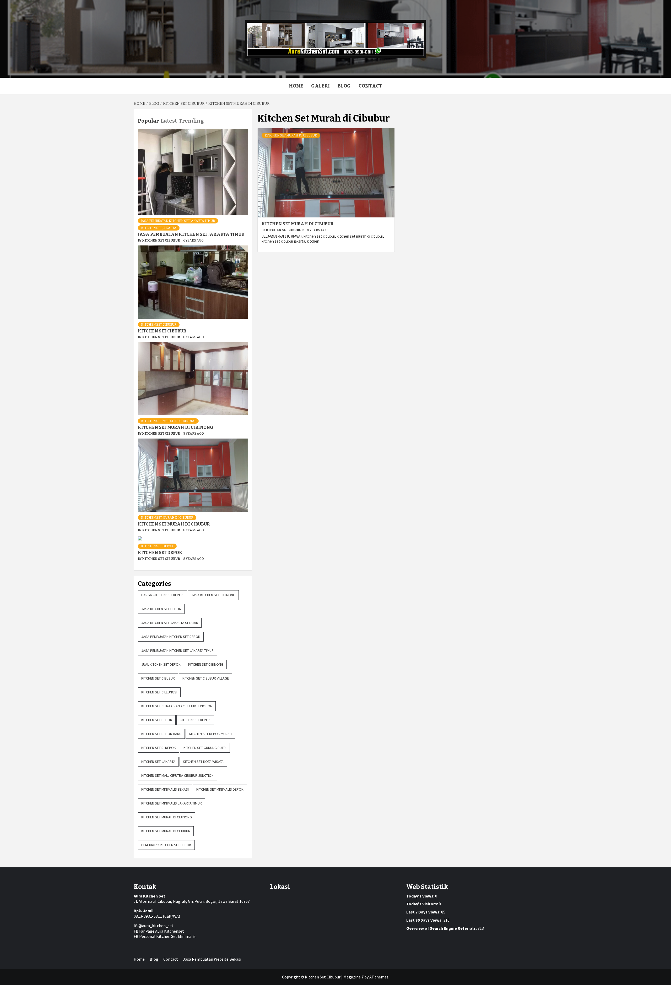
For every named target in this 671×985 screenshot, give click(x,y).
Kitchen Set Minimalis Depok (219, 789)
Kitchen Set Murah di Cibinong (168, 421)
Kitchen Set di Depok (158, 747)
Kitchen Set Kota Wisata (203, 761)
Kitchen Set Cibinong (205, 664)
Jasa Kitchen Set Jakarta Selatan (169, 622)
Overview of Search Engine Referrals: (442, 928)
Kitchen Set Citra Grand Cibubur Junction (176, 706)
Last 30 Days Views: (424, 920)
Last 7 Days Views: (423, 912)
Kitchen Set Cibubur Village (205, 678)
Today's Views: (420, 896)
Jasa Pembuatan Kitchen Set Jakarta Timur (178, 221)
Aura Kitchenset (169, 931)
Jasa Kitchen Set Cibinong (213, 595)
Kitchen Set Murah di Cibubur (291, 135)
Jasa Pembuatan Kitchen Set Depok (170, 636)
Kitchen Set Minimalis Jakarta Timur (171, 803)
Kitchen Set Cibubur (285, 230)
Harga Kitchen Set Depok (162, 595)
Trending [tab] (191, 121)
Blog (344, 86)
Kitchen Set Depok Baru (161, 733)
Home (296, 86)
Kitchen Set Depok (157, 546)
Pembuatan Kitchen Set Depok (166, 844)
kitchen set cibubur (158, 324)
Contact (370, 86)
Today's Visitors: (422, 903)
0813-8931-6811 (148, 916)
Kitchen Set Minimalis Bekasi (165, 789)
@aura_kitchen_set (156, 925)
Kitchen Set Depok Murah (210, 733)
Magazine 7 (353, 976)
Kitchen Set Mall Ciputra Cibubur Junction (177, 775)
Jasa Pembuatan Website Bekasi (212, 959)
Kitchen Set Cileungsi (159, 692)
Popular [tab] (148, 121)
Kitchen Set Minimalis (176, 936)
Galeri (320, 86)
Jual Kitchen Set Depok (161, 664)
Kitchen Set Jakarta (158, 228)
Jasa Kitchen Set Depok (161, 608)
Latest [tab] (169, 121)
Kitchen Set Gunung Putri (204, 747)
